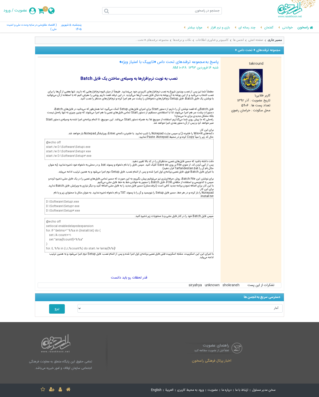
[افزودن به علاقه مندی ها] (43, 390)
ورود (7, 11)
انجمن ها (238, 40)
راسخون (303, 28)
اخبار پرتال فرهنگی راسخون (211, 361)
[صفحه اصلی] (68, 390)
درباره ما (227, 390)
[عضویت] (52, 390)
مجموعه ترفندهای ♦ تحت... (152, 40)
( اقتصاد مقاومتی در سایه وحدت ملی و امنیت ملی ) (31, 27)
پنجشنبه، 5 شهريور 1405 (71, 27)
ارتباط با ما (241, 390)
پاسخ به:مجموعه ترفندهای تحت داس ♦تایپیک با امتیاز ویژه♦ (169, 62)
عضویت (20, 11)
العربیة (169, 390)
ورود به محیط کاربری (190, 390)
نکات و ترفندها (182, 40)
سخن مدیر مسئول (264, 390)
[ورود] (60, 390)
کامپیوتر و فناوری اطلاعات (212, 40)
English (156, 390)
